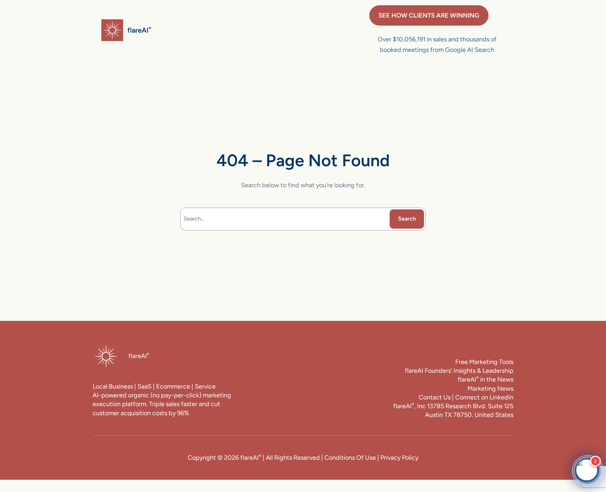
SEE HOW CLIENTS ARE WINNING (428, 15)
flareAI (139, 30)
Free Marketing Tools (484, 362)
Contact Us (435, 397)
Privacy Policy (399, 457)
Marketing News (490, 388)
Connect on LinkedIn (484, 397)
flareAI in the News (485, 379)
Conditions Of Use (350, 457)
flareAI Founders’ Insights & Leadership (459, 371)
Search (407, 218)
